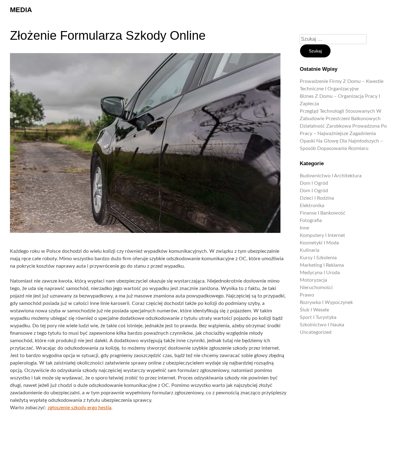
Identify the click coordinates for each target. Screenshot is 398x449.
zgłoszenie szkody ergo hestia (79, 407)
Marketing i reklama (322, 265)
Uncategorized (315, 332)
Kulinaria (309, 250)
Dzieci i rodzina (317, 198)
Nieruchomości (316, 287)
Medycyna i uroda (320, 272)
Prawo (307, 295)
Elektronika (312, 205)
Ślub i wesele (314, 309)
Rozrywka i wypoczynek (326, 302)
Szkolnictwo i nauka (322, 324)
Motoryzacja (313, 280)
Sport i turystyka (318, 317)
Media (21, 10)
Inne (304, 227)
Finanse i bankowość (322, 213)
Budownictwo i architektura (331, 175)
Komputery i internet (322, 235)
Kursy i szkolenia (318, 257)
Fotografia (311, 220)
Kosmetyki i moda (319, 242)
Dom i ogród (314, 183)
